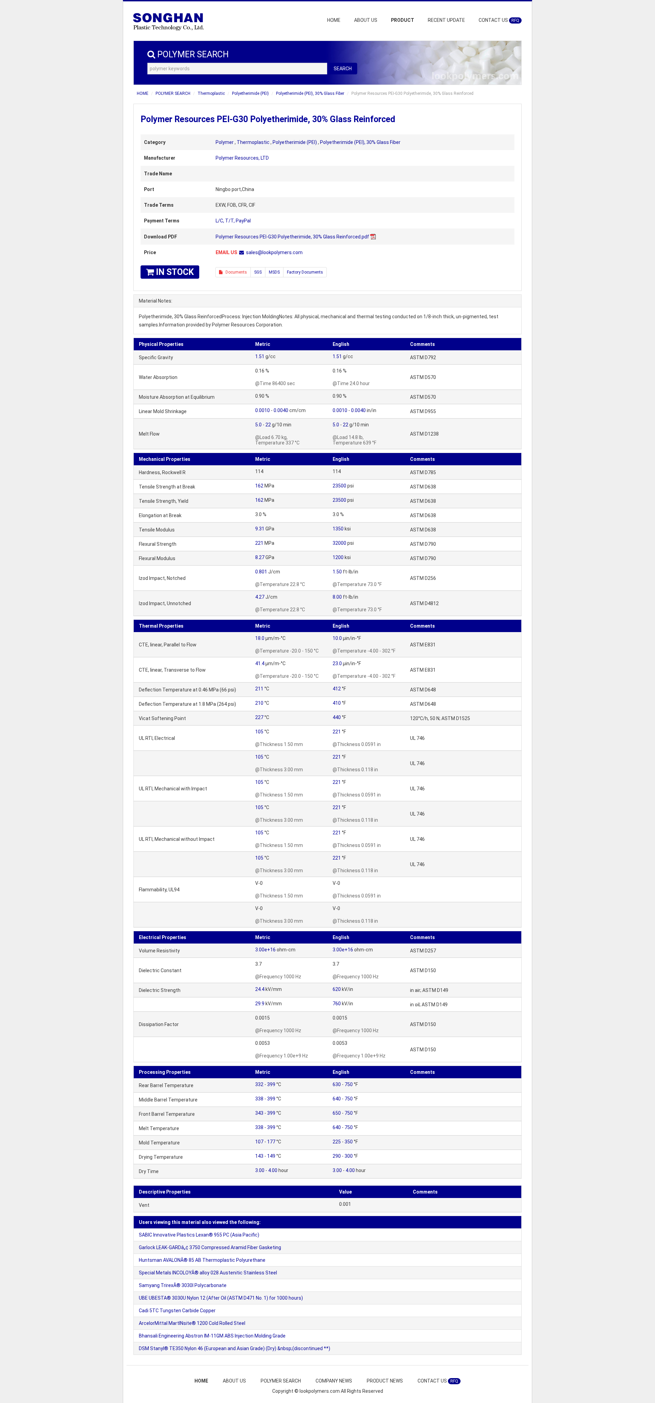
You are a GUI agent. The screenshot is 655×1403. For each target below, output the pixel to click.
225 (337, 1141)
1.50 (337, 571)
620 (337, 989)
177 (271, 1141)
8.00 (337, 597)
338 (259, 1098)
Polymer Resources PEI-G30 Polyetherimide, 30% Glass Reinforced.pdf (292, 236)
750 (349, 1084)
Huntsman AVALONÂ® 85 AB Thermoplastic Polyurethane (202, 1260)
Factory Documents (305, 272)
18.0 (259, 638)
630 (337, 1084)
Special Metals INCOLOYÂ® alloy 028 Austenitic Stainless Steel (208, 1272)
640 (337, 1098)
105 (259, 731)
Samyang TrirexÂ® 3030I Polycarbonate (183, 1285)
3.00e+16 (265, 949)
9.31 (259, 528)
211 (259, 688)
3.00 (259, 1170)
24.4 (259, 989)
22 (268, 424)
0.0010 (262, 410)
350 (349, 1141)
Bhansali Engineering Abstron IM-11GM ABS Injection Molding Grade (212, 1336)
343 (259, 1113)
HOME (333, 20)
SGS (258, 272)
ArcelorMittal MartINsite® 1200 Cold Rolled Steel (192, 1323)
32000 (339, 543)
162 (259, 485)
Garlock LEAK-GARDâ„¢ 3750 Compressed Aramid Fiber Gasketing (210, 1247)
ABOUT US (365, 20)
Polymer (225, 142)
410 (337, 703)
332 (259, 1084)
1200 (338, 557)
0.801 (261, 571)
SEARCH (343, 68)
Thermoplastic (211, 93)
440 (337, 717)
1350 (338, 528)
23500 (339, 485)
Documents (234, 272)
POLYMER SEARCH (173, 93)
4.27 (259, 597)
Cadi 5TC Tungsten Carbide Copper (177, 1310)
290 (337, 1156)
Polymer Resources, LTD (242, 158)
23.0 (337, 663)
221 (259, 543)
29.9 (259, 1003)
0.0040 (281, 410)
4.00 (272, 1170)
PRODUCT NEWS (385, 1381)
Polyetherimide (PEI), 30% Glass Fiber (310, 93)
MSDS (274, 272)
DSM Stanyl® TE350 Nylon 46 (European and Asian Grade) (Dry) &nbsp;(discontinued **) (234, 1348)
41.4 (259, 663)
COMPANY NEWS (334, 1381)
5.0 (258, 424)
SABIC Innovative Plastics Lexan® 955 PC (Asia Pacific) (199, 1235)
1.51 (259, 356)
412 (337, 688)
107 (259, 1141)
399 (271, 1084)
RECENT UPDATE (446, 20)
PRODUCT (402, 20)
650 (337, 1113)
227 (259, 717)
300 (349, 1156)
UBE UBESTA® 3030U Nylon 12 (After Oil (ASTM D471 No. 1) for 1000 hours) (221, 1298)
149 (271, 1156)
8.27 (259, 557)
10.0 (337, 638)
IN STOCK (174, 272)
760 (337, 1003)
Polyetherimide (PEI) (250, 93)
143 (259, 1156)
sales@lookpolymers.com (274, 252)
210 (259, 703)
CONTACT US (499, 20)
